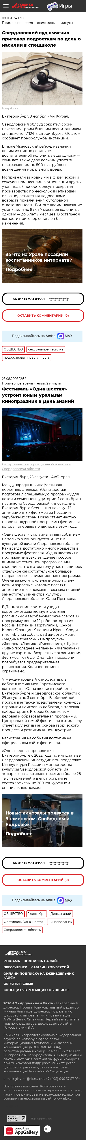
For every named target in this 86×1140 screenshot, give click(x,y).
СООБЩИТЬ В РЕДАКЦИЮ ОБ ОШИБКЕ (36, 990)
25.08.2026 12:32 (14, 379)
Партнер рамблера (41, 1118)
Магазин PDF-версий (49, 967)
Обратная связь (18, 984)
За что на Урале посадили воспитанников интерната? (39, 257)
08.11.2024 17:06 (13, 18)
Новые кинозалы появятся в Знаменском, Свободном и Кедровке (40, 818)
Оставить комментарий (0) (43, 316)
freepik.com (11, 108)
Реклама (12, 961)
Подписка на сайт (41, 961)
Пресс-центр (15, 967)
